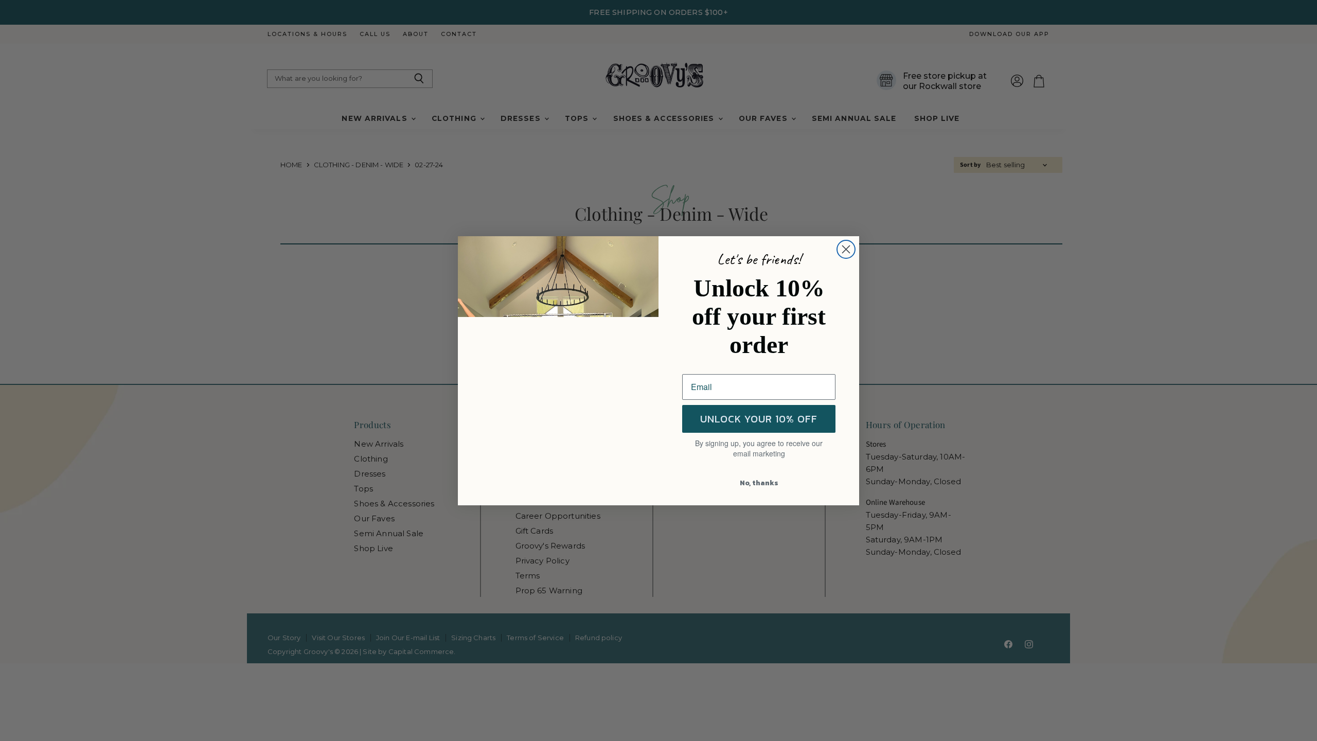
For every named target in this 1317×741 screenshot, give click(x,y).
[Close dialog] (846, 249)
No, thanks (759, 483)
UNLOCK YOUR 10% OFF (758, 419)
